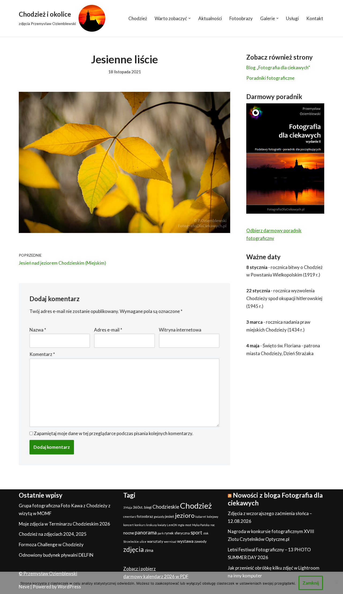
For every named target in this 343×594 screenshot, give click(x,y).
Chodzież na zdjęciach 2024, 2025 (53, 534)
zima (149, 550)
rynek (169, 533)
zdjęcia (133, 549)
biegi (148, 507)
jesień (169, 516)
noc (212, 525)
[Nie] (336, 582)
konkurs (140, 525)
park (161, 533)
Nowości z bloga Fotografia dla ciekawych (275, 499)
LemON (172, 525)
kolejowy (212, 516)
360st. (138, 507)
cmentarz (129, 516)
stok (205, 533)
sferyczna (182, 533)
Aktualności (210, 18)
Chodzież (137, 18)
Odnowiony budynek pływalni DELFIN (56, 555)
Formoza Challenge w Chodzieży (51, 544)
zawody (200, 541)
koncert (128, 525)
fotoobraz (145, 516)
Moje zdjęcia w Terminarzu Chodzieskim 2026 (64, 524)
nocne (128, 532)
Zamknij (311, 583)
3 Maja (127, 507)
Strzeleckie (131, 541)
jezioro (185, 515)
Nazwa (37, 330)
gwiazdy (159, 516)
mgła (181, 525)
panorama (146, 532)
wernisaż (170, 541)
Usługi (292, 18)
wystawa (185, 541)
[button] (189, 18)
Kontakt (314, 18)
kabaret (200, 516)
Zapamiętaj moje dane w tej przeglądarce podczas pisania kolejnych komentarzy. (113, 433)
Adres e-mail (108, 330)
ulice (143, 541)
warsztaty (155, 541)
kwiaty (162, 525)
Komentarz (42, 354)
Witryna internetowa (180, 330)
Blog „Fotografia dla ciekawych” (278, 67)
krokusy (151, 525)
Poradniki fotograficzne (270, 78)
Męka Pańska (201, 525)
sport (196, 532)
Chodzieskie (165, 507)
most (188, 525)
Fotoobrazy (241, 18)
